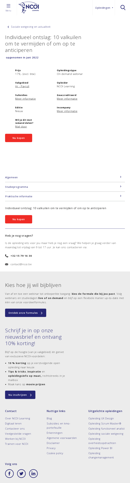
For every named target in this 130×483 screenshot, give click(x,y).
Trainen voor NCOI (16, 443)
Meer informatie (25, 98)
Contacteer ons (15, 428)
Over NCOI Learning (17, 418)
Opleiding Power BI (100, 448)
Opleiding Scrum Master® (104, 423)
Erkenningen (54, 432)
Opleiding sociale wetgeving (105, 433)
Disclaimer (53, 443)
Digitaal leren (13, 423)
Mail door (21, 126)
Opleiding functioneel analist (106, 428)
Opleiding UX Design (101, 418)
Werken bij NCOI (15, 438)
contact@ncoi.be (21, 264)
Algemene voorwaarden (62, 438)
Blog (49, 418)
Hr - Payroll (22, 86)
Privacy (51, 448)
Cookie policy (55, 453)
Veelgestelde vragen (18, 433)
